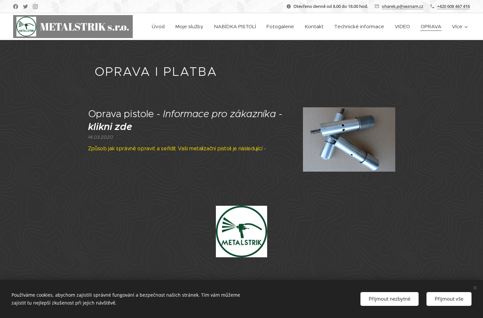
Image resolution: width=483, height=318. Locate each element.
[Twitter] (25, 6)
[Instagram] (35, 6)
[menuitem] (160, 26)
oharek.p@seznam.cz (402, 6)
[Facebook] (16, 6)
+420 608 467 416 (453, 6)
